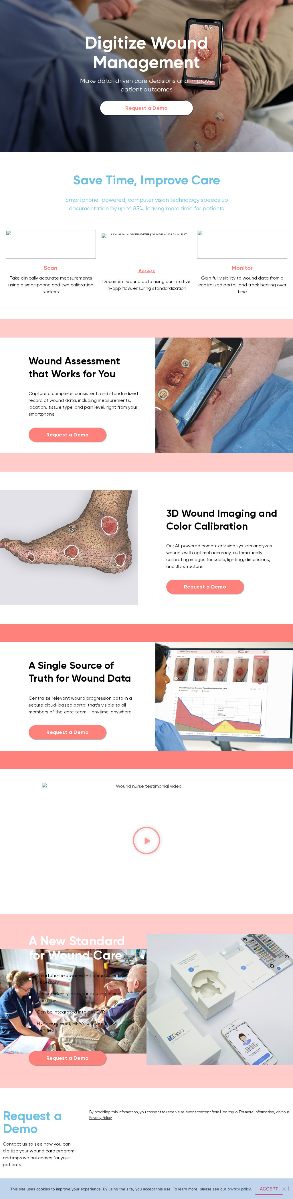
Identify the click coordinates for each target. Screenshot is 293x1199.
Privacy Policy (100, 1118)
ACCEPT (269, 1189)
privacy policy (239, 1189)
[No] (284, 1188)
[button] (146, 841)
